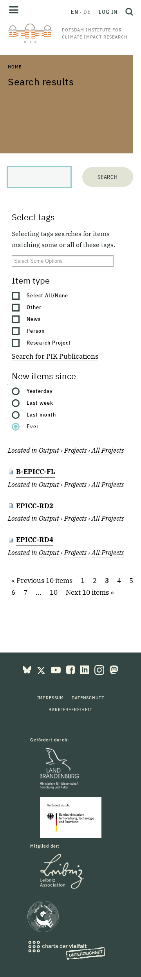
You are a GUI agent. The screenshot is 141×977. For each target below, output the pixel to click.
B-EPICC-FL (35, 471)
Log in (108, 11)
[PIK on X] (42, 669)
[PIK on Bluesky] (28, 669)
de (87, 11)
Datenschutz (88, 697)
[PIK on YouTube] (56, 669)
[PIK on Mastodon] (114, 669)
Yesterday (40, 390)
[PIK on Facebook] (71, 669)
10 (54, 592)
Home (14, 67)
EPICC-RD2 (34, 505)
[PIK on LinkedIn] (85, 669)
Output (49, 450)
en (74, 11)
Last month (41, 414)
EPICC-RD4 (34, 539)
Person (36, 330)
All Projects (108, 450)
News (34, 319)
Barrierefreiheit (70, 709)
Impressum (50, 697)
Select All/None (47, 295)
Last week (40, 402)
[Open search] (127, 12)
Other (34, 307)
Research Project (49, 342)
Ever (33, 426)
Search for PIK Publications (55, 356)
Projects (75, 450)
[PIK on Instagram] (100, 669)
